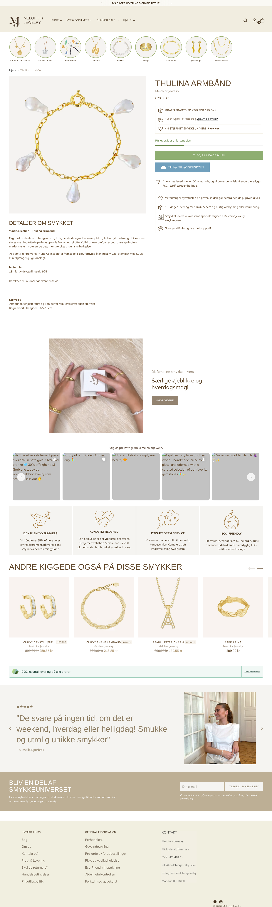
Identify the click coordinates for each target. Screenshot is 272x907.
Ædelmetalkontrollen (100, 874)
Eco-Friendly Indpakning (102, 867)
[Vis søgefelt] (245, 20)
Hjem (12, 70)
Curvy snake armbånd (103, 642)
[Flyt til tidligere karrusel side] (251, 568)
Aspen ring (233, 642)
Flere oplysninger (252, 672)
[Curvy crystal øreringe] (39, 607)
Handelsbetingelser (35, 874)
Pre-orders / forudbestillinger (105, 853)
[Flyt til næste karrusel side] (260, 568)
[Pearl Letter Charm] (168, 607)
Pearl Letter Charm (168, 642)
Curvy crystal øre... (39, 642)
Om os (26, 846)
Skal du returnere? (35, 867)
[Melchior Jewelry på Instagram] (221, 902)
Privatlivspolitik (32, 881)
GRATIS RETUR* (207, 119)
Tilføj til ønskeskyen (186, 167)
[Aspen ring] (233, 607)
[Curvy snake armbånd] (104, 607)
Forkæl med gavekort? (101, 881)
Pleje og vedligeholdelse (102, 860)
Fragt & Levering (33, 860)
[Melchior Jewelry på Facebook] (215, 902)
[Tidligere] (101, 3)
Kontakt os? (30, 853)
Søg (24, 840)
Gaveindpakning (97, 846)
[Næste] (171, 3)
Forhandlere (94, 840)
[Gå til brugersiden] (253, 20)
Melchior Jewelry (167, 91)
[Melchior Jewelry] (27, 20)
